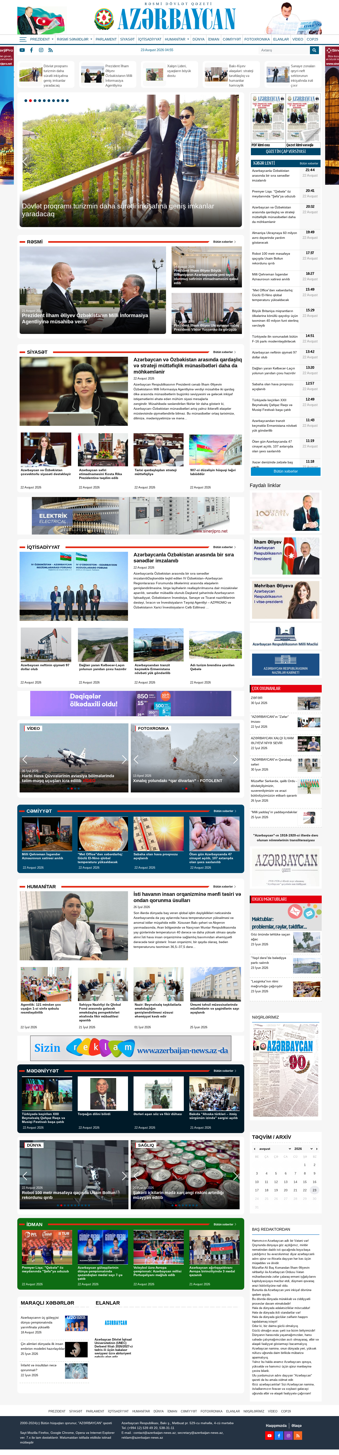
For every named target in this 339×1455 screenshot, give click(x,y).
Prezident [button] (40, 39)
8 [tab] (58, 101)
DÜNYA (199, 39)
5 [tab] (45, 101)
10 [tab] (68, 101)
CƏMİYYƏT (232, 39)
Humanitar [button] (175, 39)
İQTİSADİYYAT (149, 39)
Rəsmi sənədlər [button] (73, 39)
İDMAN (213, 39)
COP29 (312, 39)
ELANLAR (281, 39)
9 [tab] (63, 101)
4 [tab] (40, 101)
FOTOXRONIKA (257, 39)
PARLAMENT (106, 39)
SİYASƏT (127, 39)
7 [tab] (54, 101)
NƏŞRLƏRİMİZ (254, 1411)
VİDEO (297, 39)
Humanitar (141, 1411)
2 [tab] (31, 101)
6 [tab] (49, 101)
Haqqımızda (276, 1426)
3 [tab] (35, 101)
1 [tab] (26, 101)
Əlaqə (296, 1426)
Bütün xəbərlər (223, 241)
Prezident (56, 1411)
